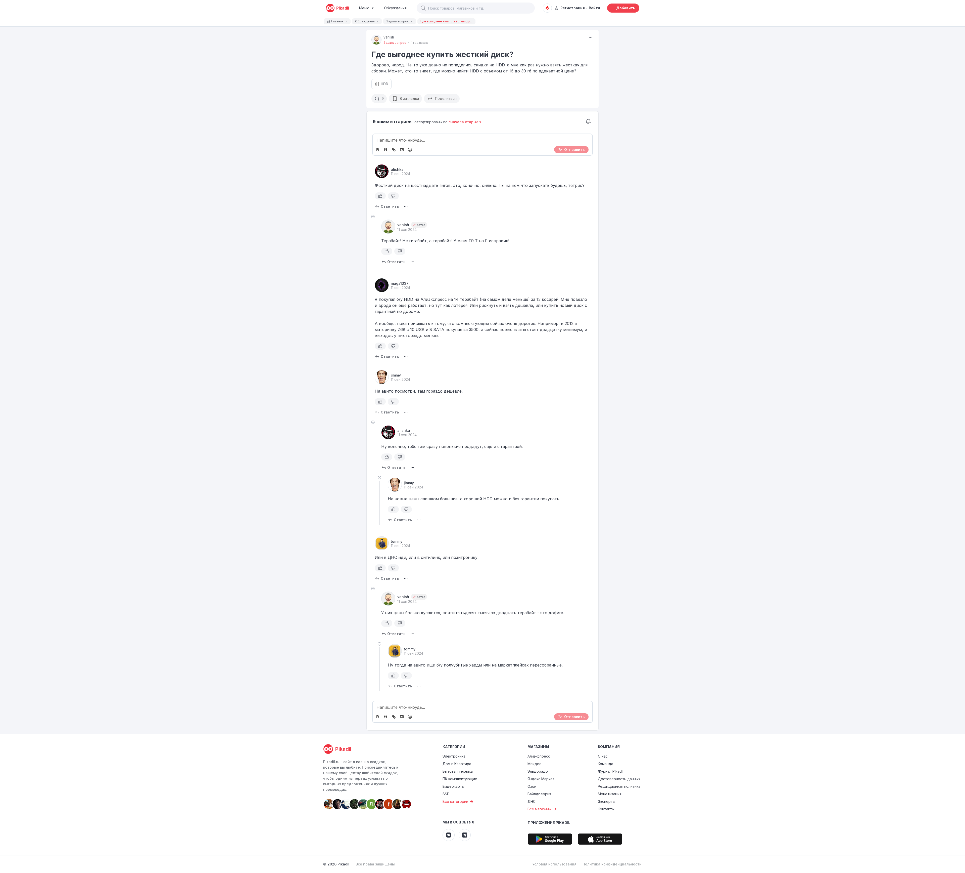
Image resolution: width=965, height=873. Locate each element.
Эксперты (606, 801)
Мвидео (534, 764)
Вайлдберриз (539, 794)
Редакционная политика (619, 786)
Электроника (454, 756)
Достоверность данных (619, 779)
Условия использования (554, 864)
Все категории (455, 801)
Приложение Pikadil (549, 822)
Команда (605, 764)
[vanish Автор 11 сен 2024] (388, 227)
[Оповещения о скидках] (547, 8)
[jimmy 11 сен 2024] (382, 377)
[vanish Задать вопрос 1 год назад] (376, 40)
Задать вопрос (394, 43)
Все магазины (539, 809)
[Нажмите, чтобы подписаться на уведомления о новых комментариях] (588, 121)
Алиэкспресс (538, 756)
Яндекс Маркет (541, 779)
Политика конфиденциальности (612, 864)
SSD (446, 794)
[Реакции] (409, 149)
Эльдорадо (537, 771)
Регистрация (572, 8)
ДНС (531, 801)
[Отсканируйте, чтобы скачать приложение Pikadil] (550, 839)
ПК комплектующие (460, 779)
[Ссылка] (393, 149)
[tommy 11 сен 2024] (382, 543)
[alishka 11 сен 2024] (382, 171)
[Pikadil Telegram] (465, 835)
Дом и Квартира (457, 764)
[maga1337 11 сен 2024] (382, 285)
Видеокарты (453, 786)
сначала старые (463, 122)
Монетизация (609, 794)
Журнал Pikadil (610, 771)
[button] (423, 8)
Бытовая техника (458, 771)
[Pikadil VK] (449, 835)
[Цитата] (385, 149)
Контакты (606, 809)
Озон (531, 786)
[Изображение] (401, 149)
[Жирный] (377, 149)
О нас (603, 756)
